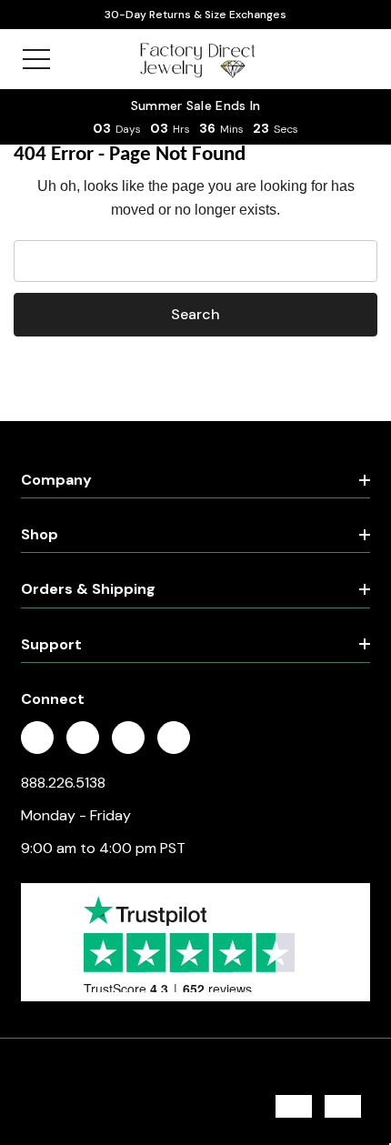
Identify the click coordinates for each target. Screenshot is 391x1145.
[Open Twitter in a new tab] (82, 738)
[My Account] (320, 59)
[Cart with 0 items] (357, 59)
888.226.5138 (63, 782)
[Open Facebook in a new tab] (37, 738)
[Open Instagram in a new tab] (173, 738)
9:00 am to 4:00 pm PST (103, 848)
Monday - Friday (76, 815)
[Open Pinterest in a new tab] (128, 738)
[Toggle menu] (36, 59)
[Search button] (75, 59)
